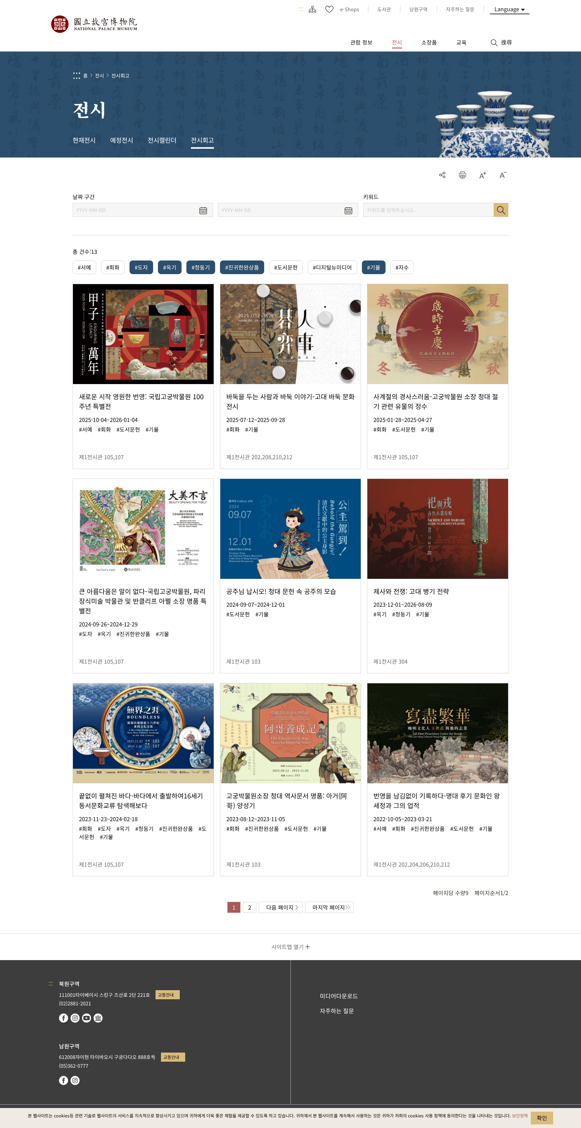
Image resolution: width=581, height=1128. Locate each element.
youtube (86, 1018)
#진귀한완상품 (242, 267)
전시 (99, 75)
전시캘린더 (162, 139)
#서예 (84, 267)
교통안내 (166, 994)
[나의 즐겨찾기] (329, 9)
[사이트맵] (312, 9)
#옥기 (169, 267)
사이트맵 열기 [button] (287, 947)
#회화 (113, 267)
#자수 (402, 267)
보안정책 (520, 1115)
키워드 (371, 197)
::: (301, 9)
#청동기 (201, 267)
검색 (501, 210)
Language (506, 9)
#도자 (141, 267)
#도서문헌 (286, 267)
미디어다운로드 (339, 996)
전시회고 (120, 75)
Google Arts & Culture (98, 1018)
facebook (63, 1018)
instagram (75, 1018)
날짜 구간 (84, 197)
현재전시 (84, 139)
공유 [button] (442, 175)
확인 (542, 1118)
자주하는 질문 (337, 1011)
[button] (462, 175)
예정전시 (121, 139)
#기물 (373, 267)
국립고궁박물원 (93, 24)
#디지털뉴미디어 (332, 267)
